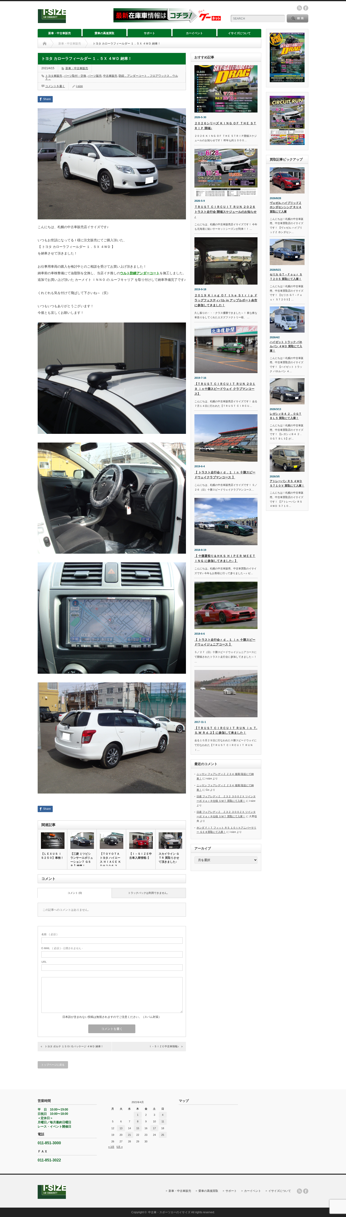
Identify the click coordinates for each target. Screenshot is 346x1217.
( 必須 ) (49, 934)
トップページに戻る (52, 1064)
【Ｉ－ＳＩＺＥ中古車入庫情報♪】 (140, 855)
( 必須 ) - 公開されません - (62, 948)
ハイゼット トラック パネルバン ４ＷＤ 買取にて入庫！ (286, 346)
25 (162, 1134)
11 (162, 1121)
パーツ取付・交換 (75, 75)
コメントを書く (55, 86)
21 (129, 1134)
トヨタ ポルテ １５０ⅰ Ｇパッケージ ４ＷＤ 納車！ (74, 1046)
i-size (79, 86)
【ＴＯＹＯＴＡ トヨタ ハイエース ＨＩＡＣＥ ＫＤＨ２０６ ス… (110, 859)
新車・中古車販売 (59, 33)
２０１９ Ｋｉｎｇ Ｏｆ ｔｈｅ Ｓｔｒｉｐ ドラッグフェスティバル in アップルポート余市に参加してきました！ (225, 300)
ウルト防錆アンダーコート (140, 273)
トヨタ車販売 (53, 75)
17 (154, 1128)
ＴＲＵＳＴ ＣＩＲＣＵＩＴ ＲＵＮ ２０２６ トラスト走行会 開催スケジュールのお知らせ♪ (225, 211)
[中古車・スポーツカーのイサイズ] (72, 21)
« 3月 (111, 1146)
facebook (305, 8)
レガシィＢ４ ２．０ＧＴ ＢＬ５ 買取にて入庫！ (286, 416)
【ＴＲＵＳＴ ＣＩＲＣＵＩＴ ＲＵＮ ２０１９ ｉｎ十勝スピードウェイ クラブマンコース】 (224, 388)
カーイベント (194, 33)
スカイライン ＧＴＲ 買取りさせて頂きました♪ (169, 857)
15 (137, 1128)
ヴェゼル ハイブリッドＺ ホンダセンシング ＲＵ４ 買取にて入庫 (286, 207)
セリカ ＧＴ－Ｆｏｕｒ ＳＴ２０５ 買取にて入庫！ (286, 277)
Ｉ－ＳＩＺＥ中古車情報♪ (164, 1046)
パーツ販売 (95, 75)
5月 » (120, 1146)
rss (299, 8)
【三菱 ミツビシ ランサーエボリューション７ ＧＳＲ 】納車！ (81, 859)
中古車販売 (110, 75)
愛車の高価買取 (104, 33)
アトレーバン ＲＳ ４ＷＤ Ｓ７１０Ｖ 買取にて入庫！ (287, 483)
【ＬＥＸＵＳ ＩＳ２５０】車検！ (52, 855)
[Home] (45, 43)
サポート (149, 33)
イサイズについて (239, 33)
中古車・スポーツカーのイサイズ (169, 1212)
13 (121, 1128)
